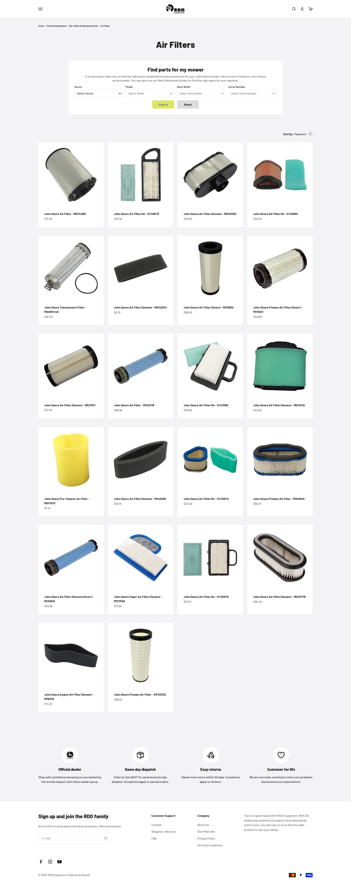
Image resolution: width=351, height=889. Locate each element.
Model (129, 86)
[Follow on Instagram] (50, 861)
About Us (203, 824)
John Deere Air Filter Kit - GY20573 (136, 213)
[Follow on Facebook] (40, 861)
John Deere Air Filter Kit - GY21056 (206, 405)
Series (78, 86)
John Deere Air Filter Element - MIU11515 (279, 405)
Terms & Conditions (209, 845)
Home (41, 26)
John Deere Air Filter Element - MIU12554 (140, 307)
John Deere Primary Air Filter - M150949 (279, 498)
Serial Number (236, 86)
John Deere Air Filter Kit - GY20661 (275, 213)
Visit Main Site (206, 831)
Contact (156, 824)
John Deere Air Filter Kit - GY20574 (206, 498)
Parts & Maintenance (56, 26)
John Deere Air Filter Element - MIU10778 (279, 596)
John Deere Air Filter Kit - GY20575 (206, 596)
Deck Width (183, 86)
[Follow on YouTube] (59, 861)
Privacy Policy (206, 838)
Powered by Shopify (78, 875)
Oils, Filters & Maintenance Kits (83, 26)
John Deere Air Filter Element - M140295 (140, 498)
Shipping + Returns (163, 831)
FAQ (153, 838)
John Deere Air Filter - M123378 (134, 405)
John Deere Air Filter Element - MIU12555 (210, 213)
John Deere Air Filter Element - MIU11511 (69, 405)
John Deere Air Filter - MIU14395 (65, 213)
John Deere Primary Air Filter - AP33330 (140, 694)
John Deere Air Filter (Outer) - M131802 (209, 307)
